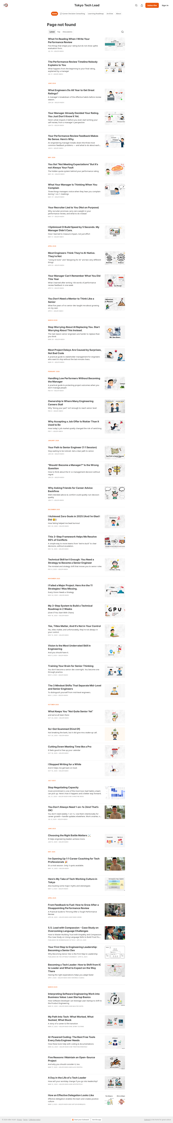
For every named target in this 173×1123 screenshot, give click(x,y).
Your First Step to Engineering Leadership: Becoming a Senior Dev (72, 949)
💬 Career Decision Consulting (72, 14)
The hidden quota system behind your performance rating (73, 171)
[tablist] (61, 31)
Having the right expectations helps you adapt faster (71, 975)
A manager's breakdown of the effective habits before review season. (74, 98)
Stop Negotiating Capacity (63, 787)
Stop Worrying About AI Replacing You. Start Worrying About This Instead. (74, 329)
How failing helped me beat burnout (64, 523)
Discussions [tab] (67, 32)
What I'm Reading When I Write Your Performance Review (69, 41)
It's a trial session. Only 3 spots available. (66, 865)
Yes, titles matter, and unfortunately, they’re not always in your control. (73, 630)
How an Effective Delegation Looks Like (71, 1095)
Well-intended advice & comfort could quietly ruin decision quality (73, 495)
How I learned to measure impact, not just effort (69, 234)
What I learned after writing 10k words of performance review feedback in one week (72, 283)
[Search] (136, 5)
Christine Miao (78, 796)
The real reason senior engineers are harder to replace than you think (74, 335)
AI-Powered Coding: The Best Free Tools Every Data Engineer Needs (71, 1039)
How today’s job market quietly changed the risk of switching (74, 428)
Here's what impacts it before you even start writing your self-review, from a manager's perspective (73, 121)
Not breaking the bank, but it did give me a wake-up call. (72, 732)
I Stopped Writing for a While (64, 764)
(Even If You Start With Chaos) (61, 612)
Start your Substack (81, 1120)
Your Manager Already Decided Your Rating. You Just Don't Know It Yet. (73, 115)
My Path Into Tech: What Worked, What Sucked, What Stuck (70, 1018)
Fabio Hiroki (77, 917)
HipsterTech (77, 1084)
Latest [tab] (52, 32)
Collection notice (34, 1120)
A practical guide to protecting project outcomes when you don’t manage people (73, 386)
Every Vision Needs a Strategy (61, 592)
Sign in (165, 5)
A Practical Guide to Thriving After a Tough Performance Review (72, 912)
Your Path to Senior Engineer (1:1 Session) (72, 447)
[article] (86, 46)
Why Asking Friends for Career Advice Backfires (70, 489)
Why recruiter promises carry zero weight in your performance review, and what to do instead (69, 212)
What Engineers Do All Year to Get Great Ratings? (71, 92)
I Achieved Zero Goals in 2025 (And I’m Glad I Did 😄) (74, 518)
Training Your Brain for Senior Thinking (70, 666)
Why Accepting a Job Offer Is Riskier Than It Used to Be (73, 423)
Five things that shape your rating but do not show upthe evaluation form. (73, 46)
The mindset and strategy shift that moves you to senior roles (75, 566)
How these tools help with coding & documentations (71, 1044)
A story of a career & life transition (63, 1023)
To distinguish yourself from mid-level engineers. (69, 692)
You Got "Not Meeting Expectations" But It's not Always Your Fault (73, 166)
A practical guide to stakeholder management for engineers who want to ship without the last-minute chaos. (74, 357)
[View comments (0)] (67, 54)
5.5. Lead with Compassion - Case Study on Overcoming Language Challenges (73, 929)
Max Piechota (78, 1006)
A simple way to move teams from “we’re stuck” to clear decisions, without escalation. (72, 544)
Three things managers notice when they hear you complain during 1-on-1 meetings (74, 192)
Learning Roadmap (96, 14)
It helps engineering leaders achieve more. (66, 839)
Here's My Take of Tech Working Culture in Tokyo (72, 881)
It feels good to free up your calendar (64, 750)
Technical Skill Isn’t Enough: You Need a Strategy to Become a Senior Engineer (71, 561)
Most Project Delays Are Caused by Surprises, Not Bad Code (74, 351)
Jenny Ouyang (78, 1026)
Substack (147, 1120)
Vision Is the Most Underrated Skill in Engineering (69, 647)
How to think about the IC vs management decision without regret (74, 473)
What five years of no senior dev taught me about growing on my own (73, 306)
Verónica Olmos (77, 978)
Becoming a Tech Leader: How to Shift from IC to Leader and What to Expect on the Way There (74, 968)
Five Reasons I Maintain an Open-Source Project (71, 1059)
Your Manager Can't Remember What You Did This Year (74, 277)
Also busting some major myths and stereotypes (69, 885)
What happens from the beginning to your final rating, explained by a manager (71, 69)
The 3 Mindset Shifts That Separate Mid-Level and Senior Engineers (74, 687)
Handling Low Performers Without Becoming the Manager (74, 380)
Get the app (96, 1120)
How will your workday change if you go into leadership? (73, 1081)
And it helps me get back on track (62, 768)
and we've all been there (58, 715)
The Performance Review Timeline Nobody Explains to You (73, 63)
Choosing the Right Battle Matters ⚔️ (69, 835)
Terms (25, 1120)
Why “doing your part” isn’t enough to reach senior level (72, 408)
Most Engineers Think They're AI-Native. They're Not (71, 255)
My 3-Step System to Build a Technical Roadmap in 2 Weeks (70, 607)
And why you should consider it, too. (64, 1064)
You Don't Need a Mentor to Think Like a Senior (71, 300)
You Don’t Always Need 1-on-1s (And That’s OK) (73, 809)
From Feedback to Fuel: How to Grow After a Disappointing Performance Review (73, 906)
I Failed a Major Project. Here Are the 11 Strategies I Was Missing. (70, 587)
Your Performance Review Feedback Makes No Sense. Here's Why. (73, 137)
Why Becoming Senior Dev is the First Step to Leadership (73, 954)
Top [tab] (58, 32)
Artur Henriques (78, 1104)
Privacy (19, 1120)
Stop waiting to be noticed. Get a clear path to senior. (71, 451)
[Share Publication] (141, 5)
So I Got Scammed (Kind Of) (64, 729)
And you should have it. (58, 652)
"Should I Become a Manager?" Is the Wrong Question (73, 467)
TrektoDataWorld (80, 1047)
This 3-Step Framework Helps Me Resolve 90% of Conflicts (72, 538)
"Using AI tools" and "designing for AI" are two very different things (74, 261)
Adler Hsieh (59, 51)
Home (54, 14)
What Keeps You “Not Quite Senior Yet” (70, 711)
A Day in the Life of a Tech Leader (67, 1077)
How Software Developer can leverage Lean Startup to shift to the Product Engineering (75, 1001)
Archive (110, 14)
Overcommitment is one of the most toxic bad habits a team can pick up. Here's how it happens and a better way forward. (74, 792)
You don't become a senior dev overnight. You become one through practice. (73, 670)
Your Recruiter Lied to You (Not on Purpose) (73, 207)
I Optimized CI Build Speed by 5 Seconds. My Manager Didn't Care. (73, 229)
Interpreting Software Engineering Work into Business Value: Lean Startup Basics (74, 995)
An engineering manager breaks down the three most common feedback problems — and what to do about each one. (73, 143)
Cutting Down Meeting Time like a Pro (69, 746)
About (118, 14)
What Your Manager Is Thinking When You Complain (72, 186)
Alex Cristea (77, 1067)
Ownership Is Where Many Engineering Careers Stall (70, 403)
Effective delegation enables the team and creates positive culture (73, 1100)
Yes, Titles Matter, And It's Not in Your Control (74, 626)
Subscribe (152, 5)
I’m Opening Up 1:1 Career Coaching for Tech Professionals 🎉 (74, 860)
